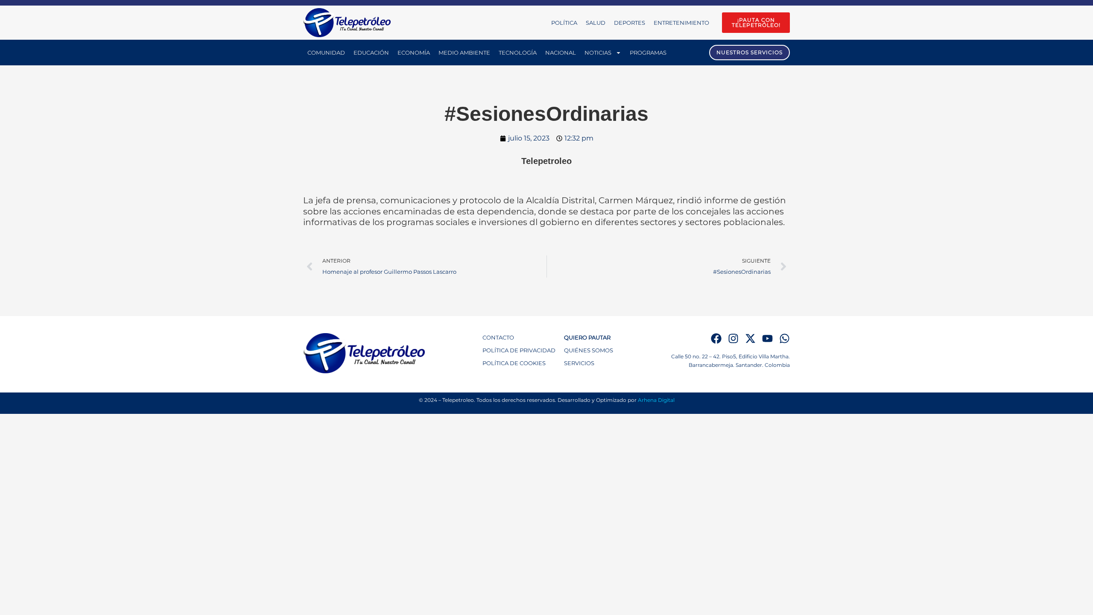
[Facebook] (716, 338)
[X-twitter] (750, 338)
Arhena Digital (656, 400)
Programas (648, 52)
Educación (371, 52)
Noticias (597, 52)
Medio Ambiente (464, 52)
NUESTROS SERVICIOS (749, 52)
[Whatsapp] (784, 338)
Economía (413, 52)
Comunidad (326, 52)
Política (564, 22)
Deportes (629, 22)
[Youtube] (767, 338)
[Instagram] (733, 338)
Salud (595, 22)
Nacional (560, 52)
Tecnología (518, 52)
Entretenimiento (681, 22)
